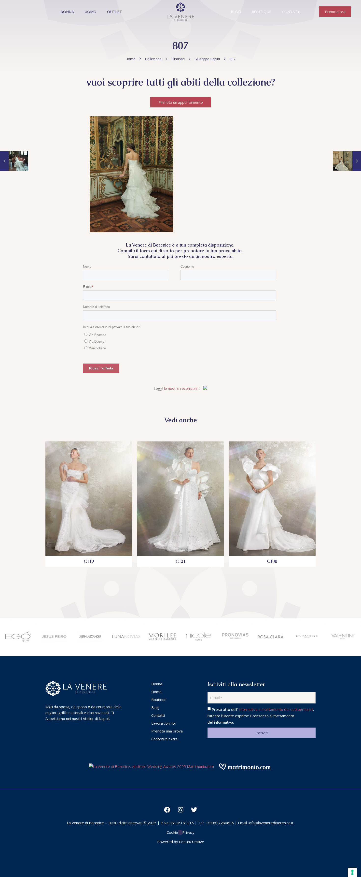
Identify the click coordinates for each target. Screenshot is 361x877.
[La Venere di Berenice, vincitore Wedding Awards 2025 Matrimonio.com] (151, 766)
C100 (272, 561)
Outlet (114, 11)
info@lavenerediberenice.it (271, 822)
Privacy (188, 832)
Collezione (153, 59)
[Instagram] (180, 810)
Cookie (172, 832)
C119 (89, 561)
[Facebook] (167, 810)
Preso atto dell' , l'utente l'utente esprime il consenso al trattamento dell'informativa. (261, 716)
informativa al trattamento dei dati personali (276, 709)
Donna (67, 11)
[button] (335, 11)
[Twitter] (194, 810)
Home (130, 59)
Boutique (261, 11)
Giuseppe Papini (207, 59)
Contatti (291, 11)
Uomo (90, 11)
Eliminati (178, 59)
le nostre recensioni (180, 388)
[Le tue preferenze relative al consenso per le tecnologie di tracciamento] (352, 872)
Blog (236, 11)
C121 (180, 561)
